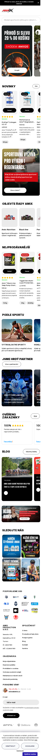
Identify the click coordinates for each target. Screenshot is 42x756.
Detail (9, 110)
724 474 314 (13, 689)
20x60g (30, 303)
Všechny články (31, 452)
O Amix (24, 630)
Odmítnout (10, 746)
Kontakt (25, 645)
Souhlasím (29, 746)
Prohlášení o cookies (10, 668)
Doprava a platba (9, 665)
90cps (22, 140)
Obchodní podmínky (10, 679)
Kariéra (25, 648)
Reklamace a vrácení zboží (12, 676)
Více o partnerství (11, 364)
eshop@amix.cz (14, 691)
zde (35, 740)
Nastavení (20, 751)
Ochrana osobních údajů (12, 672)
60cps (5, 142)
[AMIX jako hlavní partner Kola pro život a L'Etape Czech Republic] (17, 467)
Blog (24, 641)
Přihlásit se (11, 715)
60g (22, 303)
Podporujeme (27, 638)
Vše (36, 86)
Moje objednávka (9, 661)
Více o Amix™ (15, 190)
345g (5, 303)
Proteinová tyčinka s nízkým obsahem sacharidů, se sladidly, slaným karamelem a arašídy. (26, 293)
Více (35, 416)
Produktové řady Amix (30, 634)
